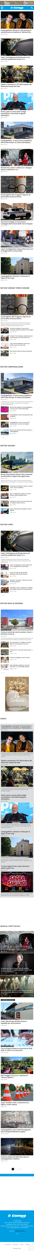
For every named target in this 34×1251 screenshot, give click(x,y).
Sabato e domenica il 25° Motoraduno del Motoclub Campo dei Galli (16, 85)
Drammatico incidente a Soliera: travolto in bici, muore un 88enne (21, 486)
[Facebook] (17, 1234)
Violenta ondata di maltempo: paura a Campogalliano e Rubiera (15, 1158)
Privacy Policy (8, 1244)
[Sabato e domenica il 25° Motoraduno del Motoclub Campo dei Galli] (17, 74)
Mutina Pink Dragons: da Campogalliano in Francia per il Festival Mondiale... (21, 407)
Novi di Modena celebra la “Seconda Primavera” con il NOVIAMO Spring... (20, 665)
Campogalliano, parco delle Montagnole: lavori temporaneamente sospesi (16, 1131)
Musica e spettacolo (5, 165)
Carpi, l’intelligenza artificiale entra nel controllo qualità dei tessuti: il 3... (15, 58)
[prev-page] (1, 359)
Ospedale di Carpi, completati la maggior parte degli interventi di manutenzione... (21, 588)
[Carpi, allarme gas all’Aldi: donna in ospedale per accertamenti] (17, 1011)
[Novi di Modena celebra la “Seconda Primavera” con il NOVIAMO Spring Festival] (5, 667)
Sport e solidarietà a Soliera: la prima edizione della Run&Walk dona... (20, 494)
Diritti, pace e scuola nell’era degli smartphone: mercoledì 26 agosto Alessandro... (13, 113)
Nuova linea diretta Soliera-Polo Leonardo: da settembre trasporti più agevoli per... (17, 475)
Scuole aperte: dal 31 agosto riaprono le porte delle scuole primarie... (15, 196)
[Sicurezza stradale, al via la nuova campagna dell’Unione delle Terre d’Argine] (17, 211)
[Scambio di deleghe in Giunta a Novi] (5, 660)
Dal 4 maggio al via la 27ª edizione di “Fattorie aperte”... (14, 1077)
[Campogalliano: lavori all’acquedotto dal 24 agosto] (5, 417)
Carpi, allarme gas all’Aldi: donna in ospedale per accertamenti (14, 1022)
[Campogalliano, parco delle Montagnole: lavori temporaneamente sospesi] (17, 1119)
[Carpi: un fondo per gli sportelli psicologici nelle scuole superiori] (5, 575)
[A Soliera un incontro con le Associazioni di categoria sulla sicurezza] (5, 503)
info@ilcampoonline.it (20, 1231)
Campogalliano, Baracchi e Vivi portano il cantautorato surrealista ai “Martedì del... (16, 31)
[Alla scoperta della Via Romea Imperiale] (5, 353)
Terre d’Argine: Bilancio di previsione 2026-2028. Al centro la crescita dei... (17, 1049)
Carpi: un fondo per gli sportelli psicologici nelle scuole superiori (19, 573)
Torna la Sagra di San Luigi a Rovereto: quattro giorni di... (15, 867)
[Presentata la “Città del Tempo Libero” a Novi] (5, 652)
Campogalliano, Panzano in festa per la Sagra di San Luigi (15, 277)
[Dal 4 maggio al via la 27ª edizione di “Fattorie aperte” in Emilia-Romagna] (17, 1065)
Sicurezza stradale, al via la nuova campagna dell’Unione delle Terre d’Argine (16, 223)
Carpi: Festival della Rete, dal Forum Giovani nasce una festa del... (20, 344)
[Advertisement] (17, 909)
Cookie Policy (15, 1244)
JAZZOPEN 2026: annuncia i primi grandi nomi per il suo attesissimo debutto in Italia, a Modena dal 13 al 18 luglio (17, 992)
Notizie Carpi (3, 55)
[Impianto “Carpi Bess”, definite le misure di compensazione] (5, 582)
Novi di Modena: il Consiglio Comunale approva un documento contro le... (20, 643)
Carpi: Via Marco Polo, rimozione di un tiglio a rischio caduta (15, 1104)
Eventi (2, 28)
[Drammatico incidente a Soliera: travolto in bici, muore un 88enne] (5, 488)
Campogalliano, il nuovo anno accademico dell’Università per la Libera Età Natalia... (16, 141)
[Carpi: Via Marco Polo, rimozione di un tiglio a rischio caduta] (17, 1092)
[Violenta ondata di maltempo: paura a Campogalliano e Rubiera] (17, 1146)
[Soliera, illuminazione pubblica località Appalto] (5, 511)
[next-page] (3, 359)
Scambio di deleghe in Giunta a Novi (20, 657)
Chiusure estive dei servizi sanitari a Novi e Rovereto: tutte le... (16, 633)
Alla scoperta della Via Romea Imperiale (21, 351)
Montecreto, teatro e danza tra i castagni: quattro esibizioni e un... (16, 169)
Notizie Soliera (4, 472)
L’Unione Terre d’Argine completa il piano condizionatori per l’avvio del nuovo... (21, 336)
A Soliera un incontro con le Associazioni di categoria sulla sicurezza (21, 502)
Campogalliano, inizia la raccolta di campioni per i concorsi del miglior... (20, 423)
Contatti (21, 1244)
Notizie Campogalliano (5, 138)
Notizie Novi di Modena (6, 629)
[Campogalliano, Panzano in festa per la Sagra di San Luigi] (17, 266)
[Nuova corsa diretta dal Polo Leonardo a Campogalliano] (5, 432)
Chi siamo (27, 1244)
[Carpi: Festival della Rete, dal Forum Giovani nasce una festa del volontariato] (5, 346)
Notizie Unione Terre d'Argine (7, 192)
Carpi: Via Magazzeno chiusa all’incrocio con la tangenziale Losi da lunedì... (17, 250)
